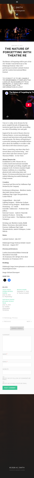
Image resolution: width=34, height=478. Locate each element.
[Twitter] (16, 14)
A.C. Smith (17, 7)
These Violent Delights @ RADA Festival (8, 291)
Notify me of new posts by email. (15, 383)
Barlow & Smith (22, 289)
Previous (14, 318)
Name (5, 354)
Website (6, 369)
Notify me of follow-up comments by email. (17, 379)
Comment (6, 334)
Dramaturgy (8, 318)
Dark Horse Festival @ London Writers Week (8, 301)
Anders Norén (20, 470)
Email (5, 361)
